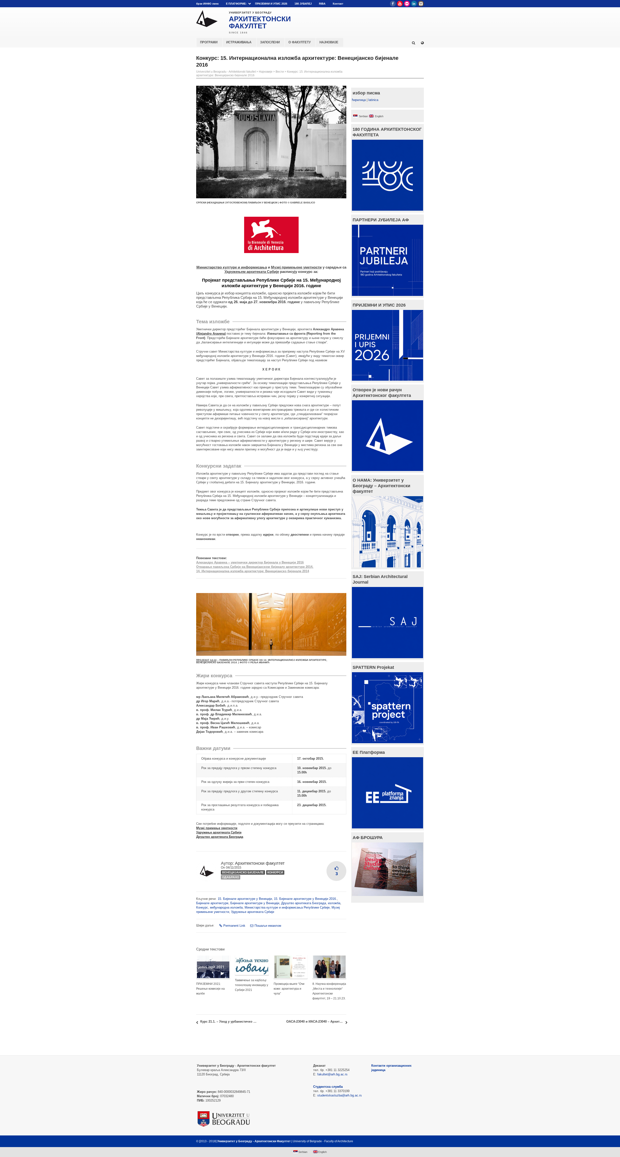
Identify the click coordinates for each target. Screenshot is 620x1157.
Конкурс (202, 907)
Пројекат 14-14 (206, 660)
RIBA (322, 3)
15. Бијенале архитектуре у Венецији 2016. (305, 899)
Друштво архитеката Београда (303, 903)
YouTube (400, 4)
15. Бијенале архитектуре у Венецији (245, 899)
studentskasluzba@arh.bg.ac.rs (339, 1095)
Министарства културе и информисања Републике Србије (287, 907)
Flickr (407, 4)
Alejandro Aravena (211, 333)
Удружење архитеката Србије (252, 912)
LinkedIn (414, 4)
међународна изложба (226, 907)
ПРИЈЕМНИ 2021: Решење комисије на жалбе (210, 988)
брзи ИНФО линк (207, 3)
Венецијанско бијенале (243, 872)
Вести (280, 71)
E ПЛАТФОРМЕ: (236, 3)
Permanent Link (234, 925)
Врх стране (411, 1141)
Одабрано (230, 877)
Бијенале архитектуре (212, 903)
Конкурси (275, 872)
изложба (334, 903)
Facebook (393, 4)
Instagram (421, 4)
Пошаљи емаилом (268, 925)
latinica (373, 100)
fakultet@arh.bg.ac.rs (332, 1074)
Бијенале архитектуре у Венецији (254, 903)
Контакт (338, 3)
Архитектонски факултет (260, 863)
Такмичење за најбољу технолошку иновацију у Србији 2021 (251, 985)
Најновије (265, 71)
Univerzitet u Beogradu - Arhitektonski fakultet (226, 71)
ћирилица (359, 100)
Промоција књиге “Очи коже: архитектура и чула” (289, 988)
